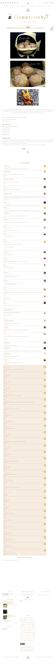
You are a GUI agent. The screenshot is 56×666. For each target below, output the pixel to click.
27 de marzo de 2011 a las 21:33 (7, 525)
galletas (33, 625)
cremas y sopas (27, 622)
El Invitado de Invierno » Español (8, 601)
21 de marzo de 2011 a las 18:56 (7, 235)
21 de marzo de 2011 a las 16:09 (7, 172)
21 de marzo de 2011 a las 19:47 (7, 259)
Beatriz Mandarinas (7, 171)
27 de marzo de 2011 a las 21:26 (7, 413)
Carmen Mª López (7, 342)
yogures (31, 640)
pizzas (23, 635)
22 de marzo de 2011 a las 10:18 (7, 361)
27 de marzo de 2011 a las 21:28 (7, 433)
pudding (23, 637)
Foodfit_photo (6, 327)
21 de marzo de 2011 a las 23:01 (7, 303)
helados (21, 627)
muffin (34, 630)
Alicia (5, 264)
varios (24, 640)
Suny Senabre (6, 219)
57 (52, 27)
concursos (22, 622)
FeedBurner (29, 599)
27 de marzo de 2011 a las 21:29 (7, 459)
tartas (28, 638)
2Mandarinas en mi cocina (7, 614)
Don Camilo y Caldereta (8, 193)
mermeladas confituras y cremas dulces (26, 630)
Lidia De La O (6, 165)
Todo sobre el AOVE (5, 621)
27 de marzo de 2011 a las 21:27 (7, 420)
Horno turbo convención (30, 627)
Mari (4, 186)
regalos (34, 637)
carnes (21, 620)
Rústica (4, 609)
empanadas (23, 624)
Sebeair (5, 202)
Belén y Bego (6, 280)
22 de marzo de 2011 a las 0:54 (7, 343)
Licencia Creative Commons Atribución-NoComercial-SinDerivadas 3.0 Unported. (27, 648)
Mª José (5, 233)
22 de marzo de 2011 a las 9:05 (7, 354)
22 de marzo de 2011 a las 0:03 (7, 328)
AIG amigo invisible (23, 617)
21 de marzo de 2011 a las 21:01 (7, 290)
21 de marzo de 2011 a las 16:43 (7, 203)
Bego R (5, 241)
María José (5, 359)
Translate (8, 595)
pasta (34, 632)
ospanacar (5, 207)
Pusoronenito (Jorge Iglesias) (8, 179)
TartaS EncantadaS (7, 353)
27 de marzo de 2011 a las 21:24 (7, 387)
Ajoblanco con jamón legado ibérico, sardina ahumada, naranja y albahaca (11, 616)
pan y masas (28, 632)
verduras (27, 640)
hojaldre (24, 627)
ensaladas (28, 624)
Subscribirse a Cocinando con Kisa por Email (44, 594)
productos (34, 635)
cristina (5, 289)
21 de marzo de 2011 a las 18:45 (7, 220)
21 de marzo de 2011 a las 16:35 (7, 194)
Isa (4, 296)
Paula (5, 302)
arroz (28, 617)
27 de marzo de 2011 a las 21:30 (7, 472)
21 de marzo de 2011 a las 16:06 (7, 167)
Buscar (52, 2)
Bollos (27, 619)
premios (30, 635)
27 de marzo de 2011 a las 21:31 (7, 485)
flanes (29, 625)
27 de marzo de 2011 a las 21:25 (7, 400)
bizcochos (22, 619)
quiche (32, 637)
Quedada (28, 637)
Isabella (5, 227)
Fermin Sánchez (6, 213)
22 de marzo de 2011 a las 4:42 (7, 349)
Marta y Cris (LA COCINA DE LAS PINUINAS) (12, 312)
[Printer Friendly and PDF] (28, 153)
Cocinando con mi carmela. (7, 620)
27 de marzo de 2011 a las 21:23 (7, 367)
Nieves (5, 333)
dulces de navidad (33, 622)
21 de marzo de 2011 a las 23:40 (7, 321)
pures (25, 637)
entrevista (26, 625)
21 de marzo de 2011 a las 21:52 (7, 297)
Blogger (49, 591)
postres (26, 635)
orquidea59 (5, 272)
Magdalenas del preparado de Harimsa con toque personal (26, 28)
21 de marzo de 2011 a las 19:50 (7, 266)
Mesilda (5, 258)
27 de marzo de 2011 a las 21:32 (7, 505)
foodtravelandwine (7, 347)
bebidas (32, 617)
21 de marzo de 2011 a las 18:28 (7, 214)
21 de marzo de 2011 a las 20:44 (7, 281)
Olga (4, 366)
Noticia (22, 632)
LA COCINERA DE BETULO (9, 320)
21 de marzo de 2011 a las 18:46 (7, 228)
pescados (34, 633)
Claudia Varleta (6, 251)
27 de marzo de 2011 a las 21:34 (7, 538)
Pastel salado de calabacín (10, 604)
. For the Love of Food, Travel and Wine (8, 603)
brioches (32, 619)
